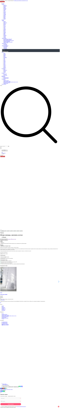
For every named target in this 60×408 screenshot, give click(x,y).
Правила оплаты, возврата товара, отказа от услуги (9, 315)
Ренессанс (5, 8)
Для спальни (5, 48)
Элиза (4, 59)
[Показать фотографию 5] (14, 230)
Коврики (3, 308)
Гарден (5, 13)
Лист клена (5, 73)
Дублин (5, 28)
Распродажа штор (6, 78)
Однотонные (5, 44)
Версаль (5, 6)
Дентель (5, 56)
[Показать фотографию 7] (21, 230)
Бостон (5, 24)
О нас (4, 79)
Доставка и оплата (6, 80)
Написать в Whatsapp (6, 324)
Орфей (4, 10)
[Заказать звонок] (5, 391)
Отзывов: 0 (9, 239)
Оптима (5, 31)
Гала (4, 25)
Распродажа (3, 76)
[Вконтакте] (0, 302)
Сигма (4, 36)
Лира (4, 58)
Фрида (4, 67)
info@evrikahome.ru (5, 384)
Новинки (3, 309)
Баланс (5, 69)
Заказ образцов (4, 84)
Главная (3, 3)
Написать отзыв (14, 239)
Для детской (5, 47)
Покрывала (3, 68)
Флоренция (5, 57)
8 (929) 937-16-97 (4, 322)
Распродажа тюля (6, 77)
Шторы (3, 4)
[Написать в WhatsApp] (4, 391)
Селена (5, 62)
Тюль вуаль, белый (3, 294)
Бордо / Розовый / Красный (7, 39)
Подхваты (2, 242)
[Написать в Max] (1, 391)
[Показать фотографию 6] (18, 230)
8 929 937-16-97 (21, 0)
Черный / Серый (6, 42)
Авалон (5, 66)
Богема (5, 12)
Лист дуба (5, 74)
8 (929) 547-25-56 (4, 323)
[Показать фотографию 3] (8, 230)
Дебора (5, 61)
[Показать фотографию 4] (11, 230)
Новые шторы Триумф (5, 51)
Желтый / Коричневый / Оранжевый (9, 40)
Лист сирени (5, 75)
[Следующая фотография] (1, 229)
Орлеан (5, 18)
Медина (5, 30)
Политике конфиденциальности (21, 406)
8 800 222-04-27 (16, 0)
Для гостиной (5, 46)
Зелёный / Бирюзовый (7, 41)
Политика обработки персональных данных (6, 389)
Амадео (5, 21)
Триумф (5, 14)
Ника (4, 64)
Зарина (5, 7)
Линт (4, 65)
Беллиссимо (5, 5)
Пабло (4, 17)
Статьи (3, 318)
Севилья (5, 11)
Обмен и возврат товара (7, 81)
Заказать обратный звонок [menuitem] (5, 385)
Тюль (2, 52)
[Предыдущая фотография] (0, 229)
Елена (4, 63)
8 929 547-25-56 (25, 0)
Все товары (3, 310)
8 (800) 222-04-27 (4, 386)
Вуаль (4, 60)
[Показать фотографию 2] (5, 230)
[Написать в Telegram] (2, 391)
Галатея (5, 9)
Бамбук (5, 55)
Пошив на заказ (6, 83)
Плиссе (5, 54)
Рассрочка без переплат (7, 82)
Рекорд (5, 15)
